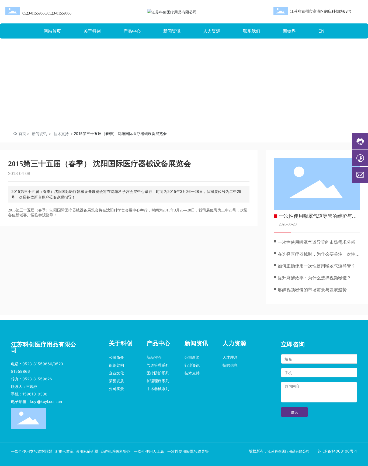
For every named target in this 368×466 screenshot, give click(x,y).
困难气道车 (64, 451)
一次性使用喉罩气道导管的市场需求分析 (316, 242)
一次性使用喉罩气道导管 (188, 451)
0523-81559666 (34, 13)
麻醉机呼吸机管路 (116, 451)
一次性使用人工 (146, 451)
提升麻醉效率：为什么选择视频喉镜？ (314, 278)
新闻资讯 (39, 133)
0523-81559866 (59, 13)
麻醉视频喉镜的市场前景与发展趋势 (312, 289)
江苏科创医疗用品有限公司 (289, 451)
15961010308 (35, 394)
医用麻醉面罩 (87, 451)
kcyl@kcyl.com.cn (46, 401)
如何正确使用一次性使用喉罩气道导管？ (316, 266)
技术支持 (61, 133)
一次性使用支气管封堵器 (32, 451)
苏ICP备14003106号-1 (337, 451)
